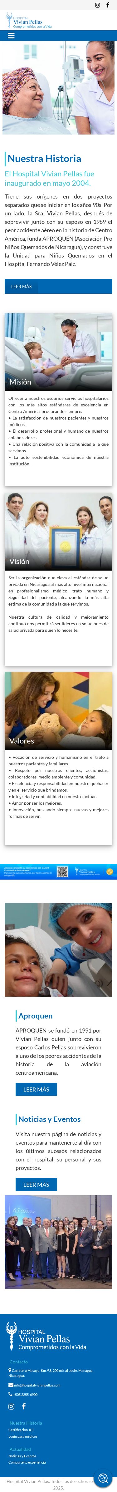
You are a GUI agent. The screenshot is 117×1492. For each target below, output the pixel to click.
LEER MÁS (21, 286)
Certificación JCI (20, 1430)
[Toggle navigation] (11, 35)
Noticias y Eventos (22, 1456)
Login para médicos (22, 1436)
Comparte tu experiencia (27, 1462)
